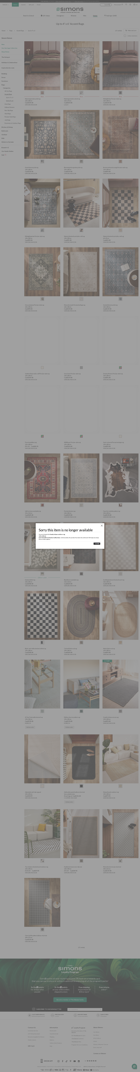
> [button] (97, 543)
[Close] (101, 525)
